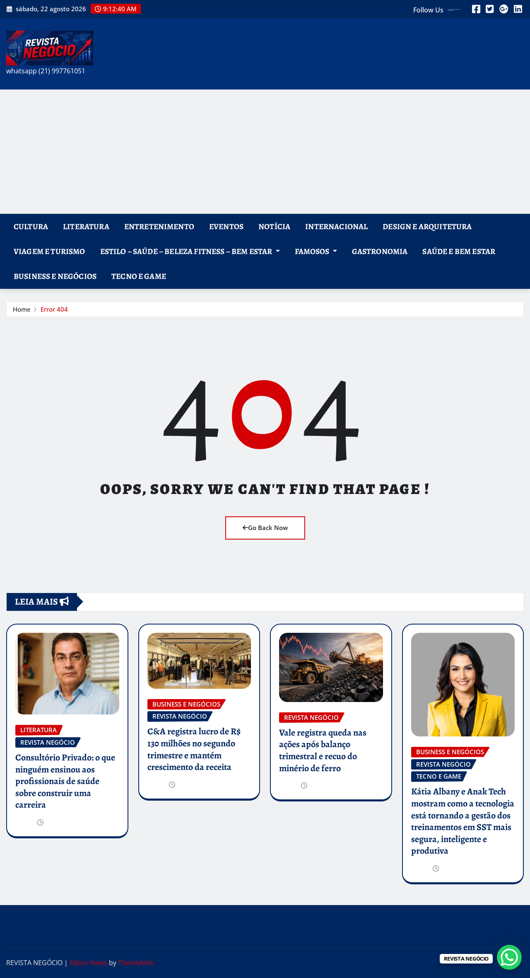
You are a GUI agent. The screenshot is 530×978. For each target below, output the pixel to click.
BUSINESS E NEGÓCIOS (55, 276)
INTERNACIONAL (336, 226)
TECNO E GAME (138, 276)
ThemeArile (136, 962)
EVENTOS (226, 226)
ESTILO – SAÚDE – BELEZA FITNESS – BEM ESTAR (187, 251)
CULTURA (31, 226)
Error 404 (54, 309)
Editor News (88, 962)
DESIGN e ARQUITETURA (427, 226)
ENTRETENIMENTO (159, 226)
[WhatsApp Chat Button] (509, 957)
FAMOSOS (313, 251)
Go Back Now (268, 527)
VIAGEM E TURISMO (49, 251)
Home (22, 309)
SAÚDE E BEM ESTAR (458, 251)
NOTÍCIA (274, 226)
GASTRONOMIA (380, 251)
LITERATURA (86, 226)
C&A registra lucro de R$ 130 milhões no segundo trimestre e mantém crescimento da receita (194, 749)
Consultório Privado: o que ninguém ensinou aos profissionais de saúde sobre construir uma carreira (65, 781)
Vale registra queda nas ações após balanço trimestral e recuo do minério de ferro (322, 750)
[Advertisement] (265, 152)
